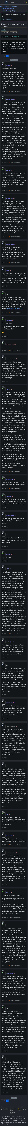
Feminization (14, 6)
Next (13, 1097)
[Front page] (1, 6)
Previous (14, 60)
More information (7, 19)
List (4, 29)
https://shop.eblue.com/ (14, 308)
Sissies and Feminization (8, 8)
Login (12, 2)
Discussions (6, 6)
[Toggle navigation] (3, 2)
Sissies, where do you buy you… (9, 11)
